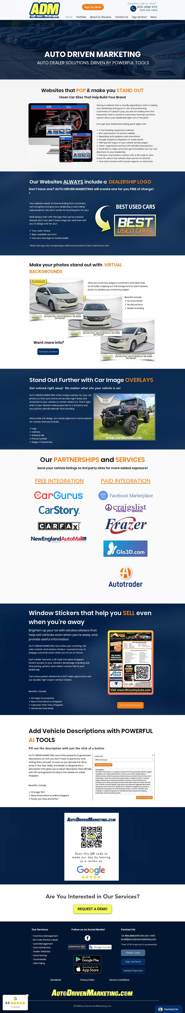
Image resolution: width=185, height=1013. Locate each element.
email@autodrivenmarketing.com (138, 939)
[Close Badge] (27, 995)
